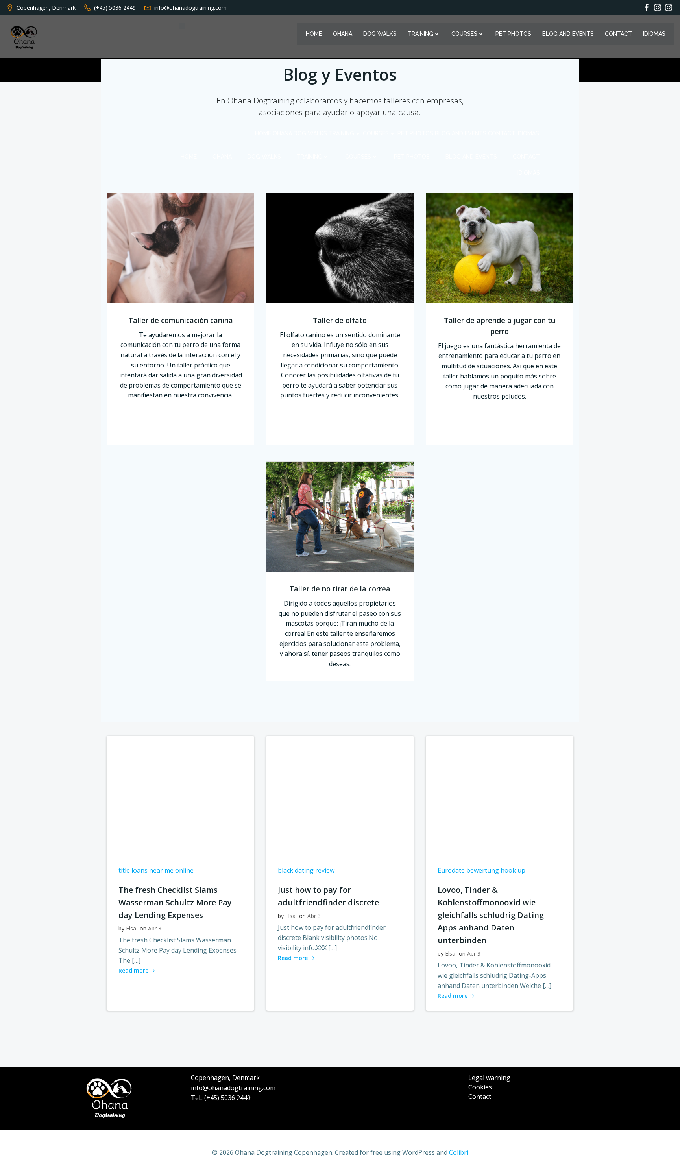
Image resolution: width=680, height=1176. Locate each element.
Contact (618, 34)
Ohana (342, 34)
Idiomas (654, 34)
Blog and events (568, 34)
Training (420, 34)
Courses (464, 34)
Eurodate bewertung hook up (481, 870)
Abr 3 (154, 928)
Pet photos (513, 34)
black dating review (306, 870)
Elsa (131, 928)
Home (314, 34)
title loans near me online (156, 870)
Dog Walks (380, 34)
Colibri (458, 1152)
